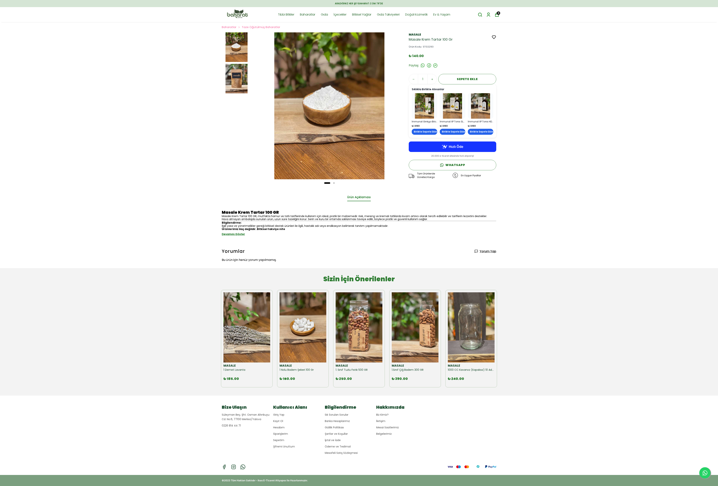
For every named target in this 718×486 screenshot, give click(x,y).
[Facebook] (224, 466)
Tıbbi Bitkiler (286, 14)
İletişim (380, 421)
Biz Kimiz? (382, 415)
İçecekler (340, 14)
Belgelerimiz (384, 434)
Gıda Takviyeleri (388, 14)
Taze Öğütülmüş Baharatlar (261, 27)
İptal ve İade (333, 440)
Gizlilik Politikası (334, 427)
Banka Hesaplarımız (337, 421)
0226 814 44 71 (231, 425)
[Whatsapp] (242, 466)
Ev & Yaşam (441, 14)
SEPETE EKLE (467, 79)
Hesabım (279, 427)
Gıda (324, 14)
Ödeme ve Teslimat (338, 446)
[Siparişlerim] (488, 14)
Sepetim (278, 440)
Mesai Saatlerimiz (387, 427)
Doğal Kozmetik (416, 14)
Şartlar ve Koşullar (336, 434)
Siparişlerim (280, 434)
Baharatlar (307, 14)
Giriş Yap (278, 415)
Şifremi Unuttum (284, 446)
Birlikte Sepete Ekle (425, 131)
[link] (424, 114)
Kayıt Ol (278, 421)
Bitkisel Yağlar (361, 14)
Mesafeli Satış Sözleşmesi (341, 453)
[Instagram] (233, 466)
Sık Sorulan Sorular (336, 415)
